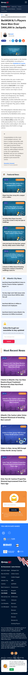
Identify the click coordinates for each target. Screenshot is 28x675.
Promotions (19, 9)
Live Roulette (4, 603)
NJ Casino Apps (5, 570)
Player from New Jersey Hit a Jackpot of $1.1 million (14, 196)
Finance (19, 6)
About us (3, 657)
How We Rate (20, 657)
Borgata (13, 590)
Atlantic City (14, 6)
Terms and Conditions (7, 659)
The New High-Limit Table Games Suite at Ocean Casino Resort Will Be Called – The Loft (13, 295)
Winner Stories (4, 11)
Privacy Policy (17, 659)
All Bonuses (14, 596)
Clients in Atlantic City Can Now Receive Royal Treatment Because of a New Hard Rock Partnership (13, 383)
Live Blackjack (5, 606)
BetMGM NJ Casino (19, 63)
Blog (14, 657)
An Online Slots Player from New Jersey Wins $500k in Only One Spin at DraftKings (14, 220)
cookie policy (12, 666)
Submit (9, 341)
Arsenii (11, 34)
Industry (3, 9)
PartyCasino (14, 587)
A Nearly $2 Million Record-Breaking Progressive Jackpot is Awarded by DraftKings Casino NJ (13, 268)
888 (12, 580)
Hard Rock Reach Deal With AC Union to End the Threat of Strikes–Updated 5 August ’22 (13, 284)
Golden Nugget (15, 577)
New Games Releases (10, 9)
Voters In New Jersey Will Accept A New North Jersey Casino (13, 449)
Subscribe (14, 510)
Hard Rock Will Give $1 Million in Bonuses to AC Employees (11, 304)
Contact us (9, 657)
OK (11, 669)
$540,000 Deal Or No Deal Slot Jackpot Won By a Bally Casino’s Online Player (14, 244)
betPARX (13, 584)
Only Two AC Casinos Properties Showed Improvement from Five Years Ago (13, 481)
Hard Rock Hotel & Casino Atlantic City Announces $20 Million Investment (13, 313)
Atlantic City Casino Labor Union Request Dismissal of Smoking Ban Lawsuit (14, 417)
